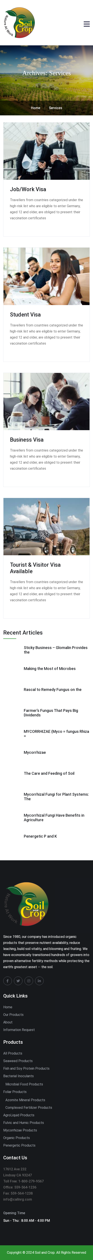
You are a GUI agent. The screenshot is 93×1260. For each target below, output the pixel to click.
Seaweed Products (18, 1061)
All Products (12, 1053)
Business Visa (27, 440)
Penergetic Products (19, 1145)
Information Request (19, 1030)
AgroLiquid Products (18, 1115)
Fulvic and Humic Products (23, 1123)
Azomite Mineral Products (25, 1100)
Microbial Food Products (24, 1084)
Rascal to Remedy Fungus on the (53, 689)
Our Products (13, 1015)
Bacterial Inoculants (18, 1076)
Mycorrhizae (35, 752)
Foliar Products (15, 1092)
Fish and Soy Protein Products (26, 1068)
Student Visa (25, 315)
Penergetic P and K (40, 836)
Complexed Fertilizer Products (28, 1108)
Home (7, 1007)
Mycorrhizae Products (20, 1130)
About (8, 1022)
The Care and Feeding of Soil (49, 773)
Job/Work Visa (28, 189)
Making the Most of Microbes (50, 668)
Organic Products (16, 1138)
